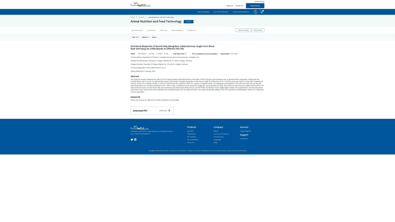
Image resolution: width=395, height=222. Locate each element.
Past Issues (163, 30)
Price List (190, 142)
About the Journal (137, 30)
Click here (163, 111)
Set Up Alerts (258, 30)
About (216, 131)
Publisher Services (241, 12)
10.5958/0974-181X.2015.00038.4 (206, 54)
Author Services (221, 12)
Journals (141, 17)
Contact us (244, 139)
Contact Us (239, 6)
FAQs (216, 142)
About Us (230, 6)
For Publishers (192, 139)
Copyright (217, 139)
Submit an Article (243, 30)
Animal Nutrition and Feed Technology (161, 17)
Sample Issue (191, 30)
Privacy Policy (219, 137)
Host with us (255, 6)
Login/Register (245, 131)
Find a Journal (203, 12)
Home (133, 17)
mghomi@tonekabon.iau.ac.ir (156, 68)
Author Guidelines (177, 30)
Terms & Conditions (221, 134)
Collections (191, 134)
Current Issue (151, 30)
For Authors (191, 137)
